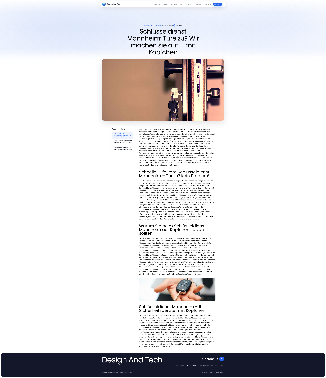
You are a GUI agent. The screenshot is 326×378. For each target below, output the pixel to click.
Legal (221, 372)
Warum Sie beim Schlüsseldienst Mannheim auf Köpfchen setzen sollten (123, 142)
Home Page (179, 366)
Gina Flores (179, 25)
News (189, 366)
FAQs (195, 366)
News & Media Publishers (153, 25)
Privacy (211, 372)
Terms (217, 372)
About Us (204, 372)
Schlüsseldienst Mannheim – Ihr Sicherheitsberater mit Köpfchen (123, 148)
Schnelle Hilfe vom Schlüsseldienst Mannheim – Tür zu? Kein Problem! (123, 135)
